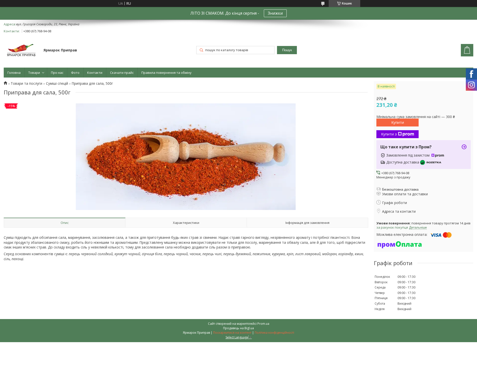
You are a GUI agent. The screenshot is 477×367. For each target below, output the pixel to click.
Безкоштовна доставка (400, 189)
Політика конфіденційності (274, 332)
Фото (75, 72)
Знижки (275, 13)
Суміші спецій (57, 83)
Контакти (94, 72)
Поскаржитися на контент (232, 332)
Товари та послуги (26, 83)
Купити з (389, 133)
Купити (397, 122)
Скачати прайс (122, 72)
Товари (34, 72)
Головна (14, 72)
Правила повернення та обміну (166, 72)
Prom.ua (263, 324)
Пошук (287, 50)
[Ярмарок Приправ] (21, 50)
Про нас (57, 72)
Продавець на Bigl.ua (238, 328)
